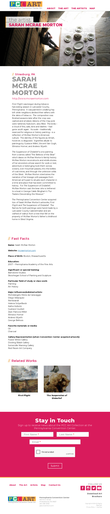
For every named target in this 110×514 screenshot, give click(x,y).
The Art (63, 8)
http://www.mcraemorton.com (30, 98)
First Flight (24, 395)
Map (92, 8)
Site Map (99, 507)
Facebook (82, 488)
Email (36, 441)
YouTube (99, 488)
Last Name (66, 434)
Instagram (88, 488)
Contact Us (55, 485)
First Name (31, 434)
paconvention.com (46, 506)
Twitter (93, 488)
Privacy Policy (90, 507)
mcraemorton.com (27, 250)
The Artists (79, 8)
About (51, 8)
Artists (34, 485)
